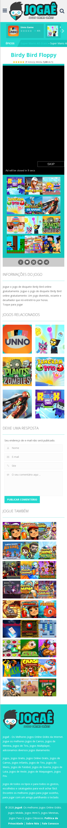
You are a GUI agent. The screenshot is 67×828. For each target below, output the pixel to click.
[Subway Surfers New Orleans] (47, 569)
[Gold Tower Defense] (12, 609)
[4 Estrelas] (21, 62)
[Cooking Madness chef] (34, 244)
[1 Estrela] (14, 62)
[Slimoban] (47, 628)
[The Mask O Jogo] (12, 667)
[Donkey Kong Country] (47, 687)
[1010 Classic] (34, 205)
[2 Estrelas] (16, 62)
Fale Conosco (50, 823)
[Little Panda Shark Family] (47, 667)
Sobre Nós (32, 823)
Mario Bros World (32, 43)
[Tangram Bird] (16, 205)
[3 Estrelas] (19, 62)
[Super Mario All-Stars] (12, 550)
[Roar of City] (47, 648)
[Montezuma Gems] (29, 628)
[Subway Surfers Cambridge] (47, 589)
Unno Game (27, 27)
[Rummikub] (12, 628)
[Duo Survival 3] (29, 550)
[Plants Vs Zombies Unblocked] (51, 224)
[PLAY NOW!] (13, 30)
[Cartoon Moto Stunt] (12, 687)
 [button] (40, 262)
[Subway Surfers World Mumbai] (29, 569)
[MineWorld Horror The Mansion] (51, 244)
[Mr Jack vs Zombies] (12, 569)
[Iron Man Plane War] (51, 205)
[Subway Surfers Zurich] (29, 589)
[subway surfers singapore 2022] (47, 530)
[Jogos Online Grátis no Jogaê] (34, 10)
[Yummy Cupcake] (16, 224)
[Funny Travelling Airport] (51, 185)
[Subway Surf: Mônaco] (29, 530)
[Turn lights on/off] (20, 262)
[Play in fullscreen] (33, 262)
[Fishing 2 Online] (47, 609)
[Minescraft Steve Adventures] (16, 244)
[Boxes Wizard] (12, 589)
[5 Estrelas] (23, 62)
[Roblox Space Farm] (16, 185)
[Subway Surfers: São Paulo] (47, 550)
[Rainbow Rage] (34, 224)
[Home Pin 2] (29, 687)
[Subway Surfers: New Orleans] (12, 530)
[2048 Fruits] (12, 648)
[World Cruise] (34, 185)
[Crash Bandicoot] (29, 667)
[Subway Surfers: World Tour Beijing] (29, 609)
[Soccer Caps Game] (29, 648)
